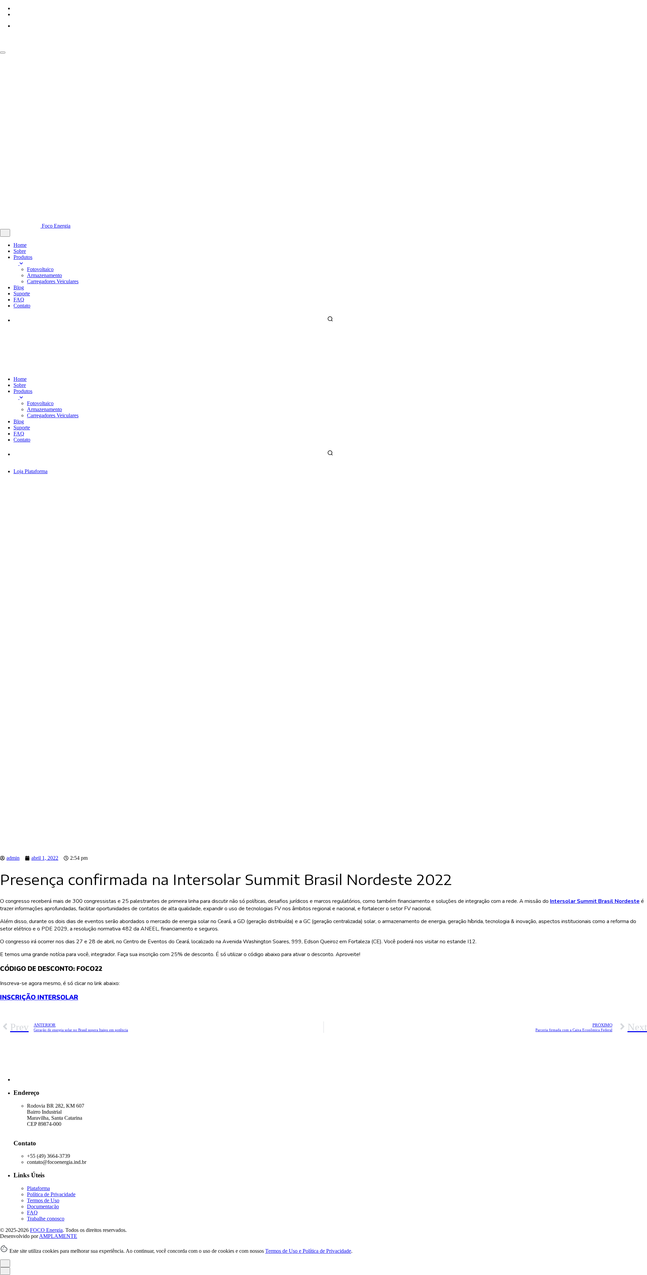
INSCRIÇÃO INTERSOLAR (39, 997)
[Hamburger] (2, 53)
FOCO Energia (46, 1230)
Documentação (43, 1206)
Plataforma (36, 471)
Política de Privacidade (51, 1194)
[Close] (5, 233)
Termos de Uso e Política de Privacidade (308, 1251)
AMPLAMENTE (58, 1236)
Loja (19, 471)
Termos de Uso (43, 1200)
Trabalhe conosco (45, 1218)
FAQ (32, 1212)
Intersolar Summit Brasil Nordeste (595, 901)
